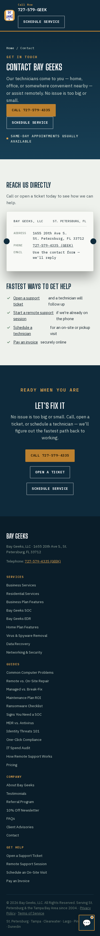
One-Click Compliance (24, 739)
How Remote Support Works (29, 756)
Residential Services (22, 593)
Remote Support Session (26, 863)
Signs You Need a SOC (24, 714)
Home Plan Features (22, 627)
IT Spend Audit (18, 747)
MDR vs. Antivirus (20, 722)
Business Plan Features (25, 601)
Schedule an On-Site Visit (26, 872)
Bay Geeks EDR (18, 618)
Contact (12, 835)
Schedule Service (41, 21)
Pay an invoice (25, 342)
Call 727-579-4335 (31, 110)
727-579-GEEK (32, 7)
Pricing (11, 764)
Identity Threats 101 (22, 731)
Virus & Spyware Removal (26, 635)
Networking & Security (24, 652)
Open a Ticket (50, 472)
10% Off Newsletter (22, 810)
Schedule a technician (22, 330)
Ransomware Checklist (24, 705)
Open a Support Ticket (24, 855)
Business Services (21, 585)
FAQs (10, 818)
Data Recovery (18, 643)
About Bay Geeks (20, 785)
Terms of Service (31, 913)
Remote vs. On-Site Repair (27, 681)
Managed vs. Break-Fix (24, 689)
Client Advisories (20, 827)
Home (10, 48)
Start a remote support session (33, 315)
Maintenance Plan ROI (23, 697)
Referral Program (20, 801)
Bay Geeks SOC (18, 610)
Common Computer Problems (30, 672)
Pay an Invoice (18, 880)
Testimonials (16, 793)
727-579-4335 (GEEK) (53, 245)
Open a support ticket (26, 301)
